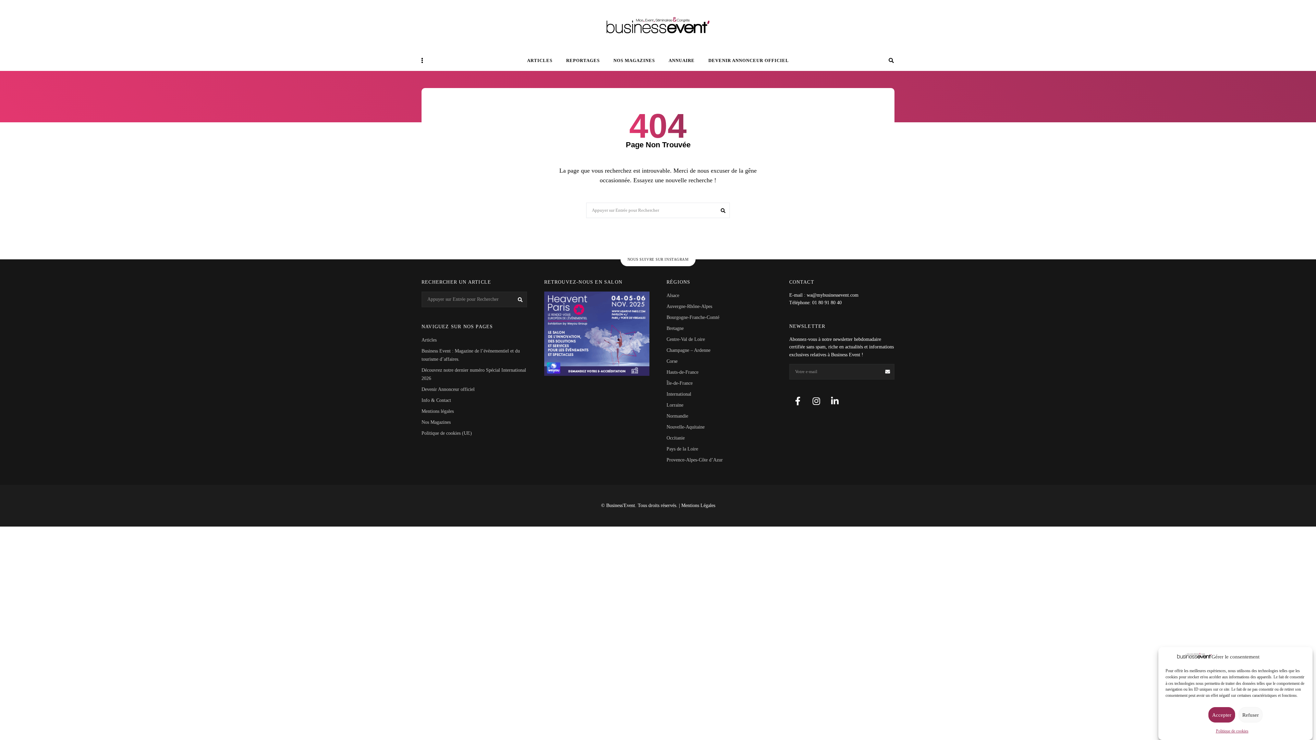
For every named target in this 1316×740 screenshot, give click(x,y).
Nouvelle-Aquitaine (686, 427)
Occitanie (676, 438)
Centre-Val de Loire (686, 339)
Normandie (677, 416)
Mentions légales (438, 411)
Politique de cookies (1232, 730)
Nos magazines (634, 60)
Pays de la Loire (682, 449)
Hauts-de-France (682, 372)
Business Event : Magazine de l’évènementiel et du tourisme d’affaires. (471, 355)
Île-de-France (680, 383)
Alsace (673, 295)
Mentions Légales (698, 505)
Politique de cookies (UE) (447, 433)
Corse (672, 361)
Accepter (1221, 715)
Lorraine (675, 405)
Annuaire (682, 60)
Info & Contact (436, 400)
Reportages (583, 60)
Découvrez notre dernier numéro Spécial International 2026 (474, 374)
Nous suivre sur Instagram (658, 259)
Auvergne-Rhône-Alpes (689, 306)
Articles (539, 60)
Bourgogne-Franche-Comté (693, 317)
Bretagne (675, 328)
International (679, 394)
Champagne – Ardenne (688, 350)
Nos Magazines (436, 422)
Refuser (1250, 715)
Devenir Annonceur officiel (748, 60)
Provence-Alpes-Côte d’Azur (695, 460)
